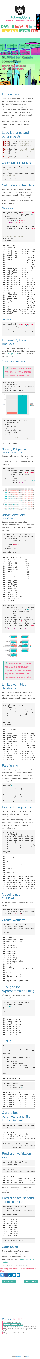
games (7, 26)
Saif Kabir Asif (18, 1356)
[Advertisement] (19, 1299)
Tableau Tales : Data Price (12, 1322)
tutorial (10, 30)
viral (24, 30)
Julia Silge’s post (12, 353)
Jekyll (27, 1356)
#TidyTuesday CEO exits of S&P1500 (15, 1333)
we (34, 30)
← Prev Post (9, 1281)
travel (21, 26)
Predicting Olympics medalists (13, 1324)
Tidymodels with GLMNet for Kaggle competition (19, 1326)
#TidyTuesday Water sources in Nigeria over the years (19, 1330)
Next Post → (31, 1281)
